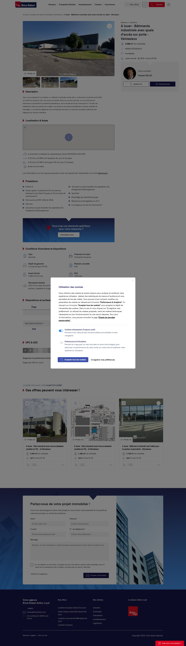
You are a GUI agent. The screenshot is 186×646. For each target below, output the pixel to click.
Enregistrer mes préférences (103, 359)
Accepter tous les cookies (75, 359)
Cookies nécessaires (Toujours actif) (80, 329)
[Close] (133, 280)
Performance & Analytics (75, 341)
